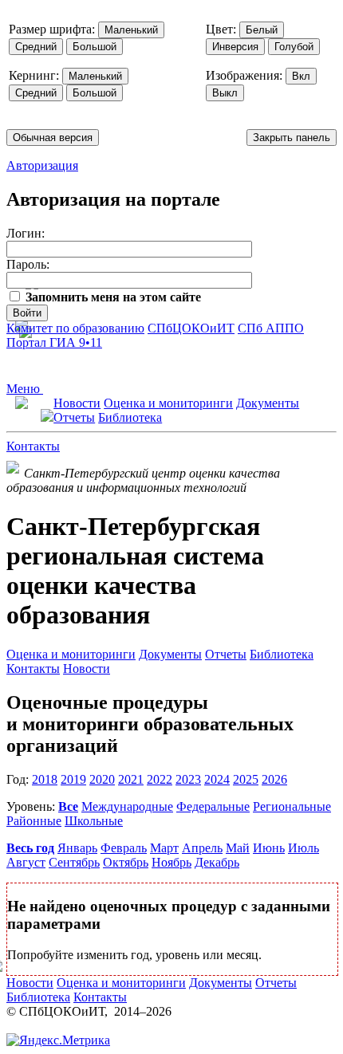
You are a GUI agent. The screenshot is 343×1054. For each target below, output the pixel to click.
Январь (77, 848)
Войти (27, 313)
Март (164, 848)
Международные (127, 806)
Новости (77, 403)
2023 (188, 779)
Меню (24, 388)
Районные (33, 821)
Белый (262, 30)
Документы (267, 403)
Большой (94, 47)
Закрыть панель (291, 138)
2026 (274, 779)
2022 (159, 779)
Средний (36, 47)
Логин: (25, 233)
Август (25, 862)
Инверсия (235, 47)
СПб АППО (271, 328)
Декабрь (217, 862)
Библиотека (130, 417)
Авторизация (42, 165)
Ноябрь (171, 862)
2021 (131, 779)
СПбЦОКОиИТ (191, 328)
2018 (44, 779)
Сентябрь (74, 862)
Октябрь (125, 862)
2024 (217, 779)
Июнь (269, 848)
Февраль (124, 848)
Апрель (202, 848)
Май (238, 848)
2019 (73, 779)
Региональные (292, 806)
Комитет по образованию (75, 328)
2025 (245, 779)
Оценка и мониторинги (168, 403)
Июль (303, 848)
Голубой (293, 47)
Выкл (225, 93)
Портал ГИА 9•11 (54, 342)
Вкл (301, 76)
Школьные (94, 821)
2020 (102, 779)
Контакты (33, 446)
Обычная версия (53, 138)
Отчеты (74, 417)
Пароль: (27, 264)
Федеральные (213, 806)
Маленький (131, 30)
